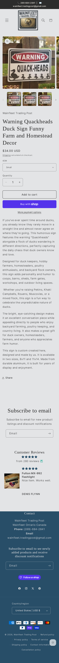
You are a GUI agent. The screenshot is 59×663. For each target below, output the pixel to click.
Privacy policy (21, 639)
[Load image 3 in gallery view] (45, 99)
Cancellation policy (31, 650)
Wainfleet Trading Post (25, 634)
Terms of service (39, 639)
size (5, 160)
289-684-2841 (27, 3)
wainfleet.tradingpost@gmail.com (29, 6)
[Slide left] (3, 100)
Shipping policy (19, 645)
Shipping (7, 155)
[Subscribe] (49, 433)
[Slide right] (56, 100)
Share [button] (9, 377)
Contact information (40, 645)
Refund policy (47, 634)
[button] (7, 20)
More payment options (29, 212)
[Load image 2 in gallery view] (29, 99)
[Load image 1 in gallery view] (14, 99)
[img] (29, 457)
